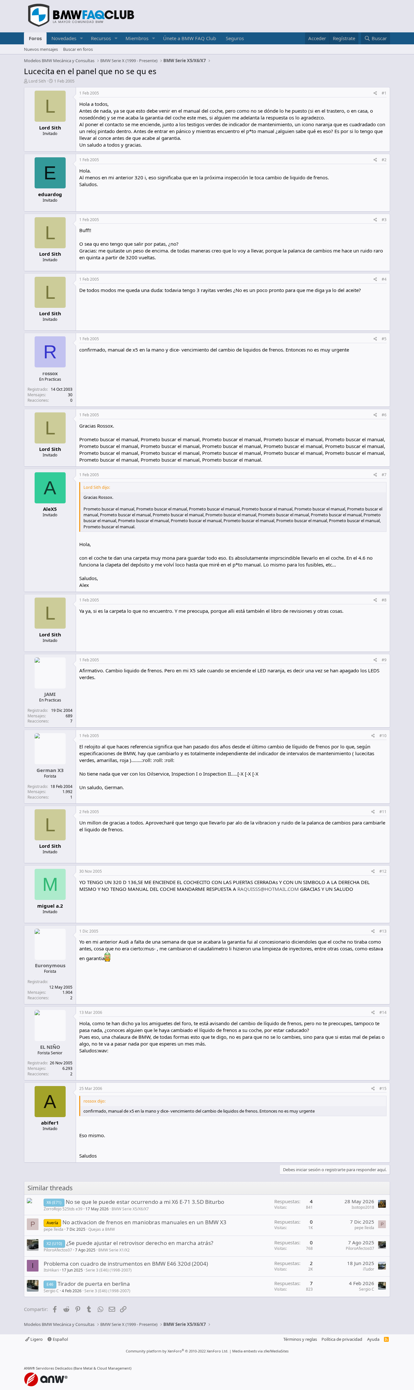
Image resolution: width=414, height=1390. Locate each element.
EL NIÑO (50, 1047)
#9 (384, 660)
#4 (384, 279)
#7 (384, 474)
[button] (81, 38)
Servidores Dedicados (54, 1368)
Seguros (235, 38)
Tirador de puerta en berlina (94, 1283)
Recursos (101, 38)
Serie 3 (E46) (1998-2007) (109, 1270)
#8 (384, 600)
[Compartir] (375, 93)
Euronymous (50, 965)
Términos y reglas (300, 1339)
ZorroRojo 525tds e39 (63, 1209)
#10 (383, 735)
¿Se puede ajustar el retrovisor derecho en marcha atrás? (139, 1243)
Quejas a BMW (101, 1229)
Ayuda (373, 1339)
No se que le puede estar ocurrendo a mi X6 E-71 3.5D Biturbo (145, 1201)
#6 (384, 415)
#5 (384, 339)
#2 (384, 160)
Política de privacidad (341, 1339)
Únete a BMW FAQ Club (189, 38)
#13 (383, 931)
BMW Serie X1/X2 (114, 1250)
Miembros (136, 38)
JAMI (50, 694)
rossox (50, 373)
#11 (383, 811)
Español (60, 1339)
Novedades (63, 38)
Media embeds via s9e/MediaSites (260, 1351)
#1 (384, 93)
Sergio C (51, 1291)
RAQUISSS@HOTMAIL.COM (268, 889)
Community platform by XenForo (177, 1351)
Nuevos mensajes (41, 49)
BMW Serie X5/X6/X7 (130, 1209)
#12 (383, 871)
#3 (384, 219)
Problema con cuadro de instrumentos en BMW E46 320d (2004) (126, 1263)
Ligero (36, 1339)
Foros (35, 38)
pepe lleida (53, 1229)
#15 (383, 1088)
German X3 (50, 770)
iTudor (368, 1269)
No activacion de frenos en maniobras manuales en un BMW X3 (144, 1222)
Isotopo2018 (363, 1207)
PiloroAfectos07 (58, 1250)
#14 (383, 1012)
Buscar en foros (78, 49)
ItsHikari (51, 1270)
